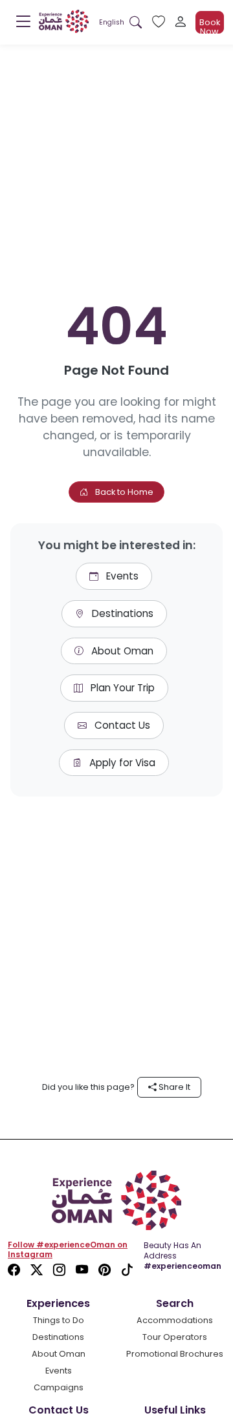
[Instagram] (59, 1270)
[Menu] (23, 24)
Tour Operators (174, 1336)
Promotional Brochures (174, 1353)
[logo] (64, 21)
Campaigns (58, 1387)
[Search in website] (135, 22)
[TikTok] (127, 1270)
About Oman (121, 651)
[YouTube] (82, 1270)
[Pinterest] (104, 1270)
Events (121, 576)
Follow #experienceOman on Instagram (68, 1249)
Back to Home (123, 491)
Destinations (121, 613)
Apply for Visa (121, 762)
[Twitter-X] (36, 1270)
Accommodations (175, 1320)
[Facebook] (14, 1270)
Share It (173, 1086)
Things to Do (58, 1320)
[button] (111, 22)
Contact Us (121, 725)
